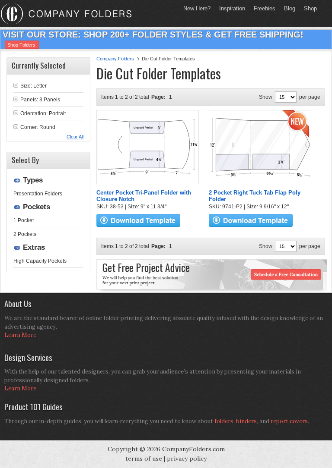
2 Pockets (24, 234)
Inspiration (232, 8)
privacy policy (187, 458)
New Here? (197, 8)
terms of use (143, 458)
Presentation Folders (37, 194)
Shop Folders (21, 44)
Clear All (75, 136)
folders (223, 421)
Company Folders (115, 58)
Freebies (262, 8)
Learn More (20, 335)
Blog (289, 8)
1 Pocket (23, 220)
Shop (308, 8)
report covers (289, 421)
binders (246, 421)
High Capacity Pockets (40, 261)
